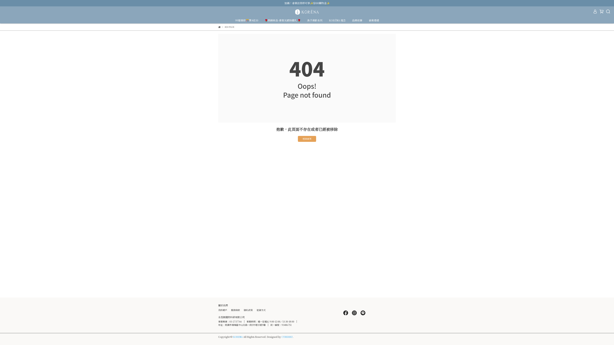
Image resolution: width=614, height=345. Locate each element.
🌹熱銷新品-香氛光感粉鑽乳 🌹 (283, 20)
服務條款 (235, 310)
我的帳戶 (222, 310)
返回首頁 (307, 138)
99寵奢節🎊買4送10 (246, 20)
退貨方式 (261, 310)
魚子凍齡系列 (315, 20)
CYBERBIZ (287, 336)
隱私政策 (248, 310)
